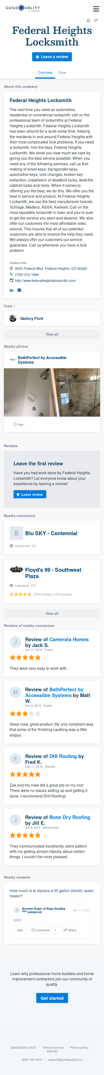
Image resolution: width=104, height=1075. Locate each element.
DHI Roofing (63, 755)
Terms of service (53, 1047)
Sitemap (52, 1051)
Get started (52, 998)
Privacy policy (79, 1047)
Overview (45, 72)
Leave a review (54, 56)
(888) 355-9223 (32, 1059)
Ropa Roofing (55, 908)
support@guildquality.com (65, 1059)
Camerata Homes (69, 639)
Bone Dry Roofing (69, 816)
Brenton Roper (32, 908)
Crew (62, 72)
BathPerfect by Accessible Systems (42, 360)
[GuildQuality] (22, 9)
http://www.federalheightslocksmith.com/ (45, 280)
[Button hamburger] (96, 8)
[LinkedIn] (12, 290)
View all (52, 334)
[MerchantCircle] (19, 290)
